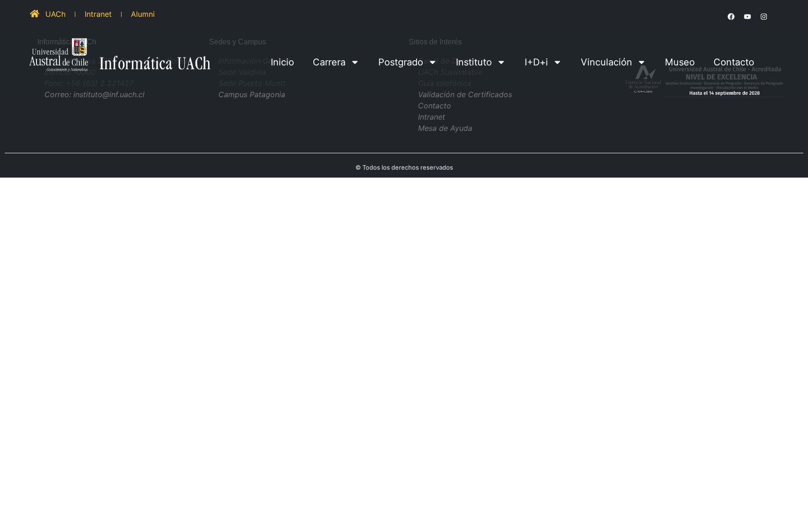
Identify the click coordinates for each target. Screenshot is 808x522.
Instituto (474, 62)
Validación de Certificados (465, 94)
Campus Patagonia (251, 94)
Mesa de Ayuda (445, 128)
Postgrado (400, 62)
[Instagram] (764, 16)
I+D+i (536, 62)
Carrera (329, 62)
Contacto (734, 62)
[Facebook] (731, 16)
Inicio (282, 62)
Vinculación (606, 62)
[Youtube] (747, 16)
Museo (680, 62)
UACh (55, 14)
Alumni (143, 14)
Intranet (98, 14)
